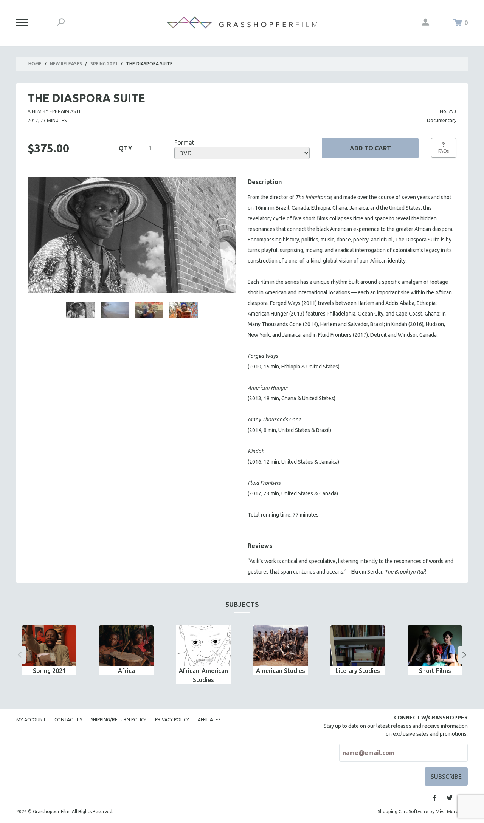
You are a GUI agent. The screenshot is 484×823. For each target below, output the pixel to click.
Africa (126, 670)
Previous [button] (20, 655)
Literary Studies (357, 670)
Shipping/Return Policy (118, 719)
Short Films (435, 670)
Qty (125, 148)
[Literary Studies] (357, 645)
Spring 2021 (104, 63)
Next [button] (464, 655)
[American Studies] (280, 645)
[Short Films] (435, 645)
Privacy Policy (172, 719)
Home (35, 63)
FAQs (443, 147)
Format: (184, 142)
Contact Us (68, 719)
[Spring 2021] (49, 645)
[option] (49, 650)
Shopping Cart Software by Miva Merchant (423, 811)
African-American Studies (203, 675)
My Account (31, 719)
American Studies (280, 670)
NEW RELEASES (66, 63)
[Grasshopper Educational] (242, 22)
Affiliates (209, 719)
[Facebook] (434, 798)
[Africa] (126, 645)
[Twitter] (450, 798)
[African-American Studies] (203, 645)
